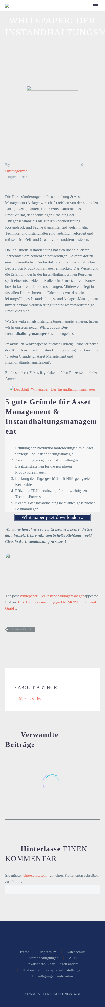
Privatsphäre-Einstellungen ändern (52, 964)
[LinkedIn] (38, 644)
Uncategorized (16, 171)
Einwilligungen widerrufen (52, 976)
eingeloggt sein (35, 875)
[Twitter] (16, 644)
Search (94, 889)
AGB (73, 958)
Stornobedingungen (44, 958)
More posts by (30, 699)
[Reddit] (45, 644)
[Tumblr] (30, 644)
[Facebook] (8, 644)
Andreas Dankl (21, 629)
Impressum (48, 952)
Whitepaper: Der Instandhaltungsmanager (52, 596)
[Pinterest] (23, 644)
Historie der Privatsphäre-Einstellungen (52, 970)
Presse (24, 952)
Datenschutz (76, 952)
